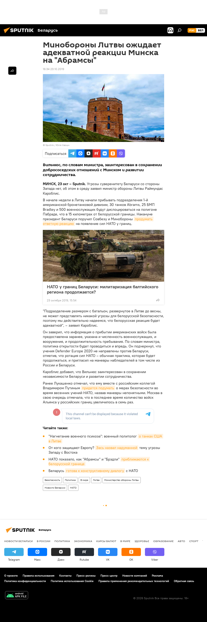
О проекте (11, 575)
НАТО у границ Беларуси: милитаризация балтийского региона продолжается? (102, 289)
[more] (158, 300)
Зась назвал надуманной (116, 447)
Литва (96, 479)
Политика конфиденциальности (25, 581)
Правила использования (38, 575)
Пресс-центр (108, 575)
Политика (70, 479)
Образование (163, 541)
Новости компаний (134, 575)
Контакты (65, 575)
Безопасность (52, 479)
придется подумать (98, 388)
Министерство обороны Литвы (121, 479)
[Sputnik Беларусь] (20, 34)
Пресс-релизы (86, 575)
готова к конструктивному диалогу (95, 470)
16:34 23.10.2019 (53, 69)
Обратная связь (184, 581)
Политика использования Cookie (72, 581)
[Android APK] (16, 595)
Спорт (193, 541)
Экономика (83, 541)
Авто (181, 541)
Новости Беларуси (55, 487)
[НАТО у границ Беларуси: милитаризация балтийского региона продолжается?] (103, 256)
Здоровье (141, 541)
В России (43, 541)
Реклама (157, 575)
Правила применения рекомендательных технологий (133, 581)
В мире (84, 479)
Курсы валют (106, 541)
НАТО (73, 487)
